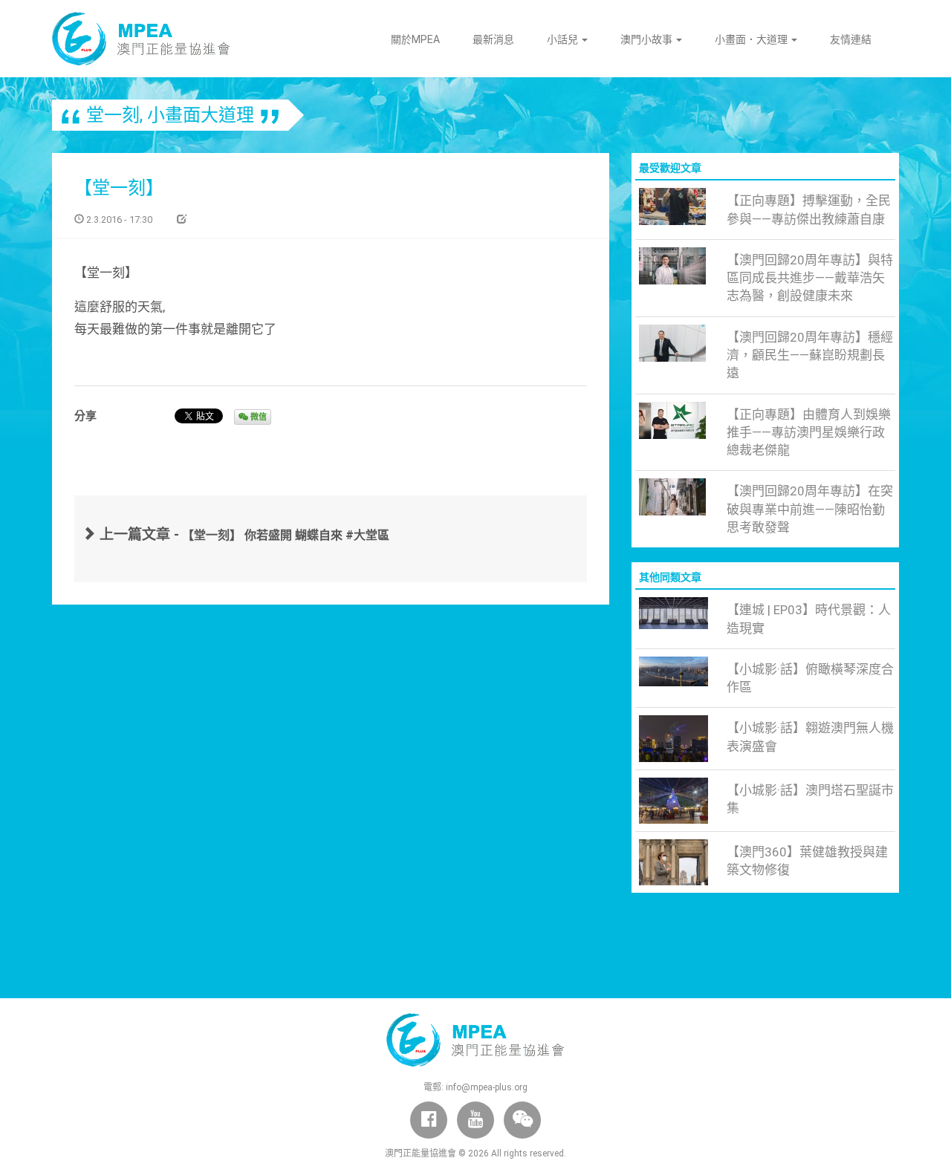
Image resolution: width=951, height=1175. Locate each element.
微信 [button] (257, 417)
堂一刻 (113, 115)
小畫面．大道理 (752, 39)
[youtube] (475, 1120)
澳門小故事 (647, 39)
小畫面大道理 (200, 115)
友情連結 (851, 39)
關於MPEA (415, 39)
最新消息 (493, 39)
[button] (522, 1120)
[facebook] (428, 1120)
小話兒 (563, 39)
